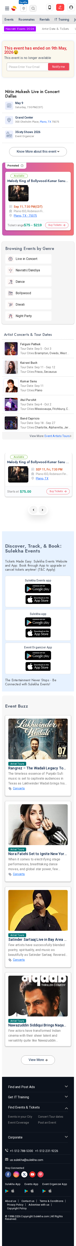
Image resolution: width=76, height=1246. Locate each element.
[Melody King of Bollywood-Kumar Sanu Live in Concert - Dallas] (18, 193)
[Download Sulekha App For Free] (49, 7)
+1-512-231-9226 (46, 1151)
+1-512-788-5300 (21, 1151)
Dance (20, 282)
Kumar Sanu (28, 381)
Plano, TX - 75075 (25, 215)
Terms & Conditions (51, 1201)
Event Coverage (18, 1122)
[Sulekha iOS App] (38, 633)
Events (9, 19)
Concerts (19, 788)
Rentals (45, 19)
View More (36, 1060)
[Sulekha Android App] (38, 622)
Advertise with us (39, 1204)
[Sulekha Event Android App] (38, 588)
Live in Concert (26, 259)
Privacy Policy (15, 1204)
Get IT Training (18, 1097)
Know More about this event (36, 151)
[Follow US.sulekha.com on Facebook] (8, 1174)
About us (10, 1201)
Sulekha (14, 8)
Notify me (58, 66)
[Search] (33, 8)
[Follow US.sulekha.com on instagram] (16, 1174)
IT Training (62, 19)
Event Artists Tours (57, 436)
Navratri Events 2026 (20, 29)
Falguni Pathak (30, 344)
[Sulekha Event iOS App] (38, 599)
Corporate (15, 1137)
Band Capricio (30, 418)
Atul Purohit (28, 400)
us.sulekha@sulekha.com (26, 1160)
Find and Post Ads (21, 1087)
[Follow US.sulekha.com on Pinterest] (40, 1174)
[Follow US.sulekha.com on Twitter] (24, 1174)
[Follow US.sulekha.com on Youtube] (32, 1174)
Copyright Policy (17, 1208)
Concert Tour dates (50, 1116)
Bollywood (23, 293)
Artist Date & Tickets (55, 29)
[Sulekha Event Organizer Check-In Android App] (38, 655)
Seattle (23, 2)
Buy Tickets (55, 225)
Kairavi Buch (28, 362)
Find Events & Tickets (24, 1107)
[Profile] (71, 7)
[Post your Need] (60, 7)
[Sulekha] (7, 8)
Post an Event (47, 1122)
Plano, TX (45, 121)
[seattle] (23, 8)
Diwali (20, 304)
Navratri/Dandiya (28, 270)
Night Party (24, 316)
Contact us (27, 1201)
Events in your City (20, 1116)
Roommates (26, 19)
